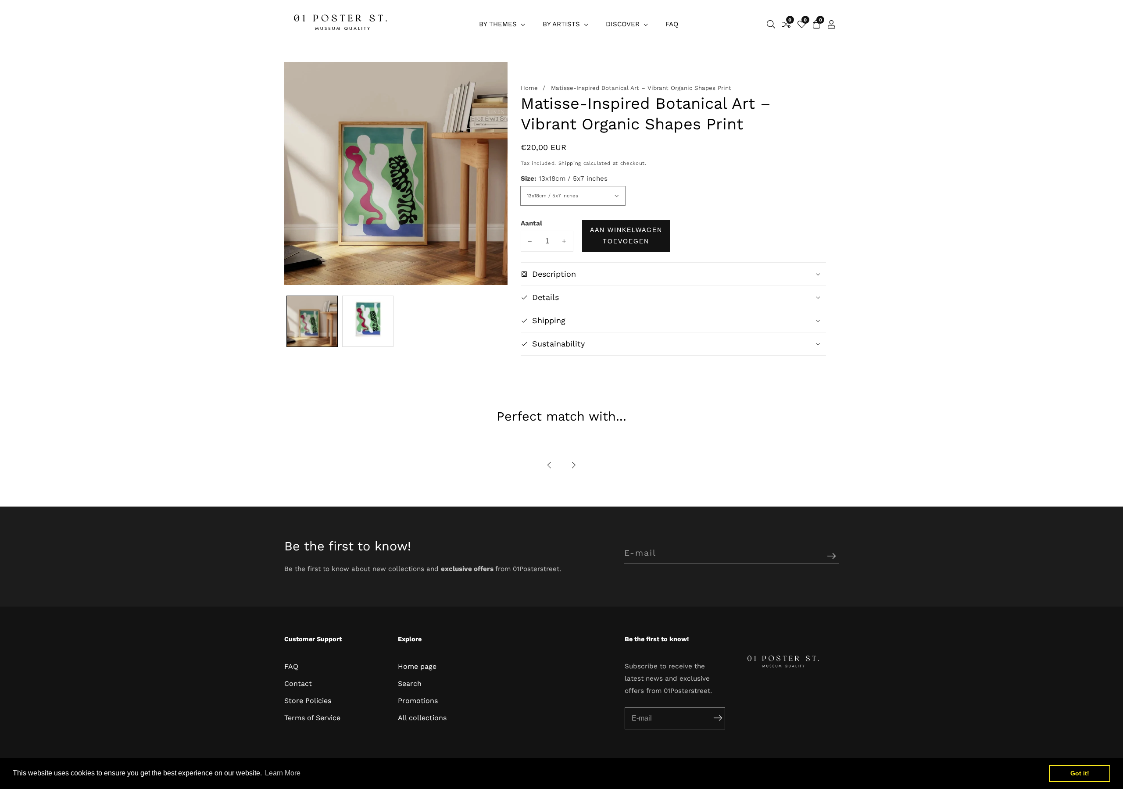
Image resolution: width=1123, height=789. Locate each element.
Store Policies (307, 700)
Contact (298, 683)
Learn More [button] (282, 773)
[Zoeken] (771, 24)
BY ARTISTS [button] (562, 24)
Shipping (569, 163)
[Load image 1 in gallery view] (312, 321)
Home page (417, 666)
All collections (422, 718)
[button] (549, 465)
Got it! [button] (1079, 773)
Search (410, 683)
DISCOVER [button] (624, 24)
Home (529, 88)
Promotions (418, 700)
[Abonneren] (831, 556)
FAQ (671, 24)
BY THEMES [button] (499, 24)
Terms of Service (312, 718)
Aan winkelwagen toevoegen (626, 235)
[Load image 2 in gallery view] (367, 321)
